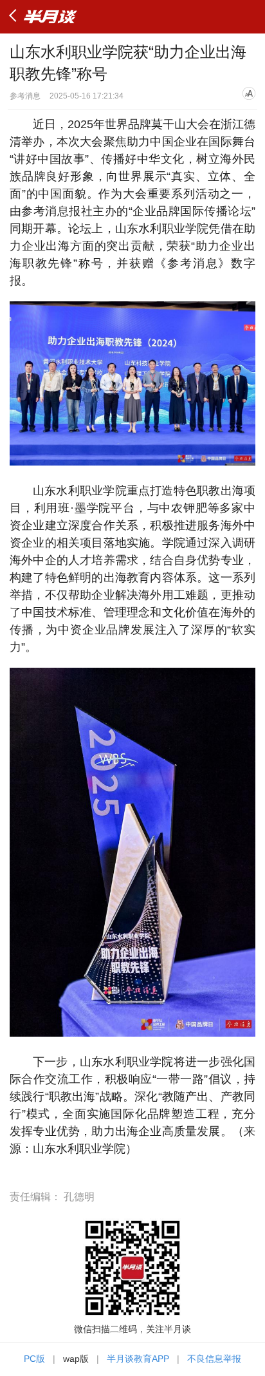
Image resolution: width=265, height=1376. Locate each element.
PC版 (34, 1358)
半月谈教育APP (138, 1358)
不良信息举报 (214, 1358)
